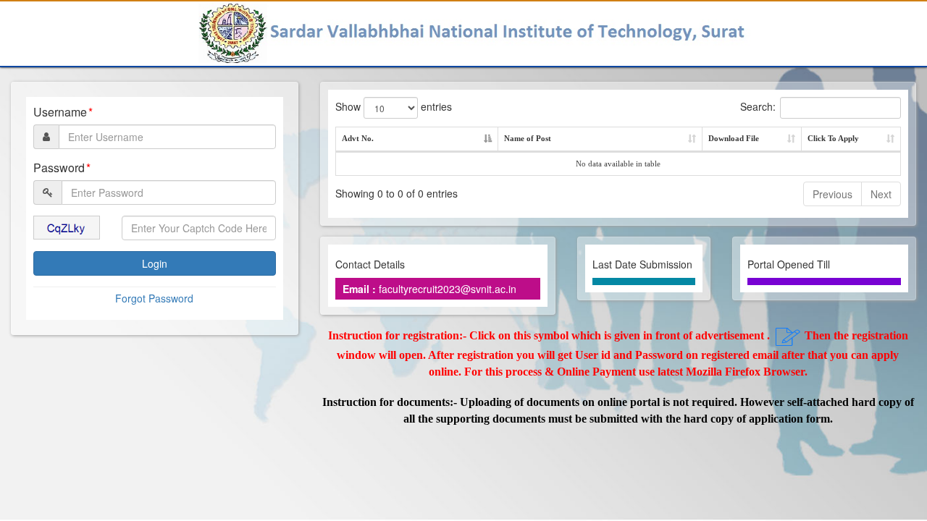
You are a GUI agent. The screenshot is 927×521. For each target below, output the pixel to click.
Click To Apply (833, 138)
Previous (832, 194)
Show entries (393, 106)
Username (60, 112)
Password (59, 168)
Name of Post (527, 138)
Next (881, 194)
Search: (758, 106)
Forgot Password (154, 298)
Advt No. (358, 138)
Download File (733, 138)
